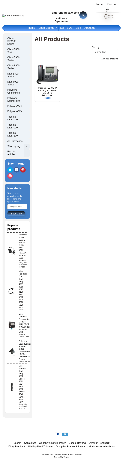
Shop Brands (48, 28)
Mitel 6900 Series (12, 83)
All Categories (14, 141)
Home (31, 27)
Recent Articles (18, 153)
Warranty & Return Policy (52, 443)
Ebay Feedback (16, 446)
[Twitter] (10, 170)
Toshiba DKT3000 (12, 126)
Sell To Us (66, 27)
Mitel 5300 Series (12, 75)
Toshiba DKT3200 (12, 134)
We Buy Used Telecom (40, 446)
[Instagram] (10, 176)
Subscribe (16, 213)
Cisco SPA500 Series (11, 41)
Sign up (111, 4)
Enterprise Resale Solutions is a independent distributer (85, 446)
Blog (78, 27)
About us (89, 27)
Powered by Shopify (61, 457)
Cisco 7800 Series (13, 50)
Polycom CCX (14, 111)
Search (17, 443)
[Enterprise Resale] (13, 15)
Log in (99, 4)
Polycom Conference (13, 91)
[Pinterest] (23, 170)
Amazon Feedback (99, 443)
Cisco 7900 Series (13, 59)
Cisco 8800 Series (13, 67)
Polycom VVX (14, 106)
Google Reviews (77, 443)
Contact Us (30, 443)
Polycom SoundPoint (13, 99)
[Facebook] (16, 170)
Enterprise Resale (60, 454)
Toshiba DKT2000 (12, 118)
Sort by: (96, 47)
